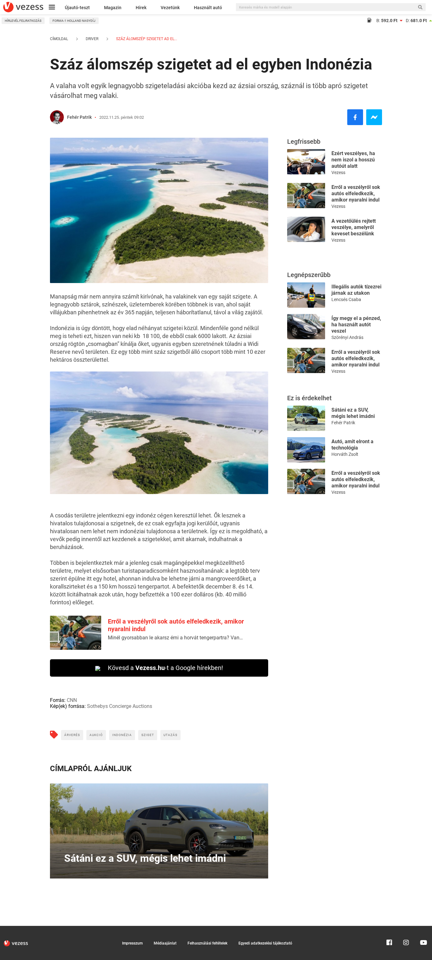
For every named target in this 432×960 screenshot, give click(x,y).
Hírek (141, 7)
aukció (96, 735)
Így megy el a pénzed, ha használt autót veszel (356, 324)
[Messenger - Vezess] (374, 117)
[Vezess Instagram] (406, 929)
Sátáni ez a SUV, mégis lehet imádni (353, 413)
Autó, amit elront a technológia (352, 444)
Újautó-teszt (77, 7)
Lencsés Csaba (346, 299)
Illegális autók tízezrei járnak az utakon (356, 290)
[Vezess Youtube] (423, 929)
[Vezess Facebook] (389, 929)
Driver (92, 39)
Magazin (112, 7)
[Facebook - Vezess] (355, 117)
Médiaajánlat (165, 943)
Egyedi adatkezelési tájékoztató (265, 943)
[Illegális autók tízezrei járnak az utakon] (306, 294)
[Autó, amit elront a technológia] (306, 449)
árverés (72, 735)
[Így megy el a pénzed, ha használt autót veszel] (306, 326)
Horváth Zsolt (344, 454)
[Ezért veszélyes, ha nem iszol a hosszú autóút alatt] (306, 161)
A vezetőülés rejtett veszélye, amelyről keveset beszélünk (353, 227)
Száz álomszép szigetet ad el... (146, 39)
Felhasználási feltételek (207, 943)
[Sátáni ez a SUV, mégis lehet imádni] (306, 417)
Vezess (338, 172)
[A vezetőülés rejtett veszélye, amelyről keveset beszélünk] (306, 229)
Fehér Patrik (79, 117)
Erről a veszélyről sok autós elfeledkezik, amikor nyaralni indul (355, 193)
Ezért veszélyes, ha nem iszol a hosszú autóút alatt (353, 159)
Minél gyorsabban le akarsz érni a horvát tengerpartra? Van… (175, 638)
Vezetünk (170, 7)
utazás (170, 735)
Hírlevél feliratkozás (23, 20)
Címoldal (59, 39)
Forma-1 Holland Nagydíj (74, 20)
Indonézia (122, 735)
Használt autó (208, 7)
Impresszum (132, 943)
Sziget (147, 735)
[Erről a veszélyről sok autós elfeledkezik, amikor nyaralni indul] (306, 195)
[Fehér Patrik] (57, 117)
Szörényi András (347, 337)
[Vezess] (23, 7)
